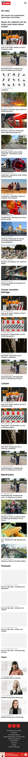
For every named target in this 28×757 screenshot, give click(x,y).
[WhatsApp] (18, 726)
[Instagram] (14, 726)
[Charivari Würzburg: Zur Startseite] (6, 3)
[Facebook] (9, 726)
